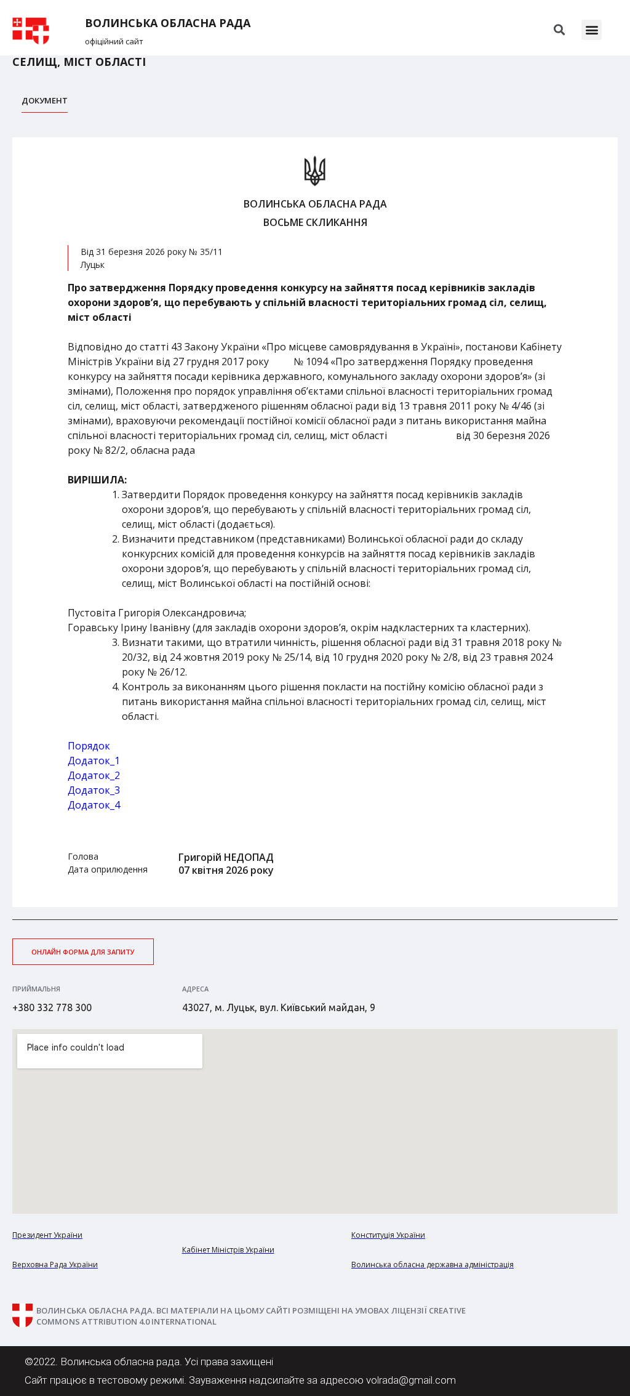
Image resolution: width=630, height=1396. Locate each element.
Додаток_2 (94, 775)
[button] (591, 30)
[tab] (44, 104)
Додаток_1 (94, 760)
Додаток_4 (94, 805)
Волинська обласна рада (167, 23)
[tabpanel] (315, 522)
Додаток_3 (94, 790)
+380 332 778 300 (52, 1007)
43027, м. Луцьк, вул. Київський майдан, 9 (278, 1007)
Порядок (89, 745)
